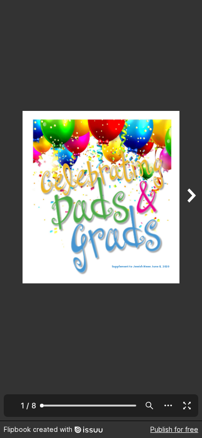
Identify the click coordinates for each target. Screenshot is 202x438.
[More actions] (168, 405)
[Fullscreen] (187, 405)
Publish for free (174, 429)
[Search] (149, 405)
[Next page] (190, 210)
